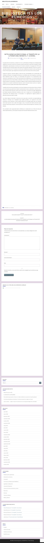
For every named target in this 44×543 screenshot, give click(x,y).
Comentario (6, 235)
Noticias (5, 493)
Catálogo (12, 4)
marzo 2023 (6, 430)
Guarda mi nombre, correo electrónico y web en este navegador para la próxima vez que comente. (21, 271)
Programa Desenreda (6, 7)
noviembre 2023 (7, 423)
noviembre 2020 (7, 462)
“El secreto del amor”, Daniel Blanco (16, 517)
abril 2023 (6, 427)
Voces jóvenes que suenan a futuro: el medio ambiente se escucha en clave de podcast (20, 397)
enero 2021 (6, 457)
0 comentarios (32, 58)
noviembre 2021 (7, 441)
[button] (4, 201)
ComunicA (6, 479)
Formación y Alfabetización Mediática (11, 481)
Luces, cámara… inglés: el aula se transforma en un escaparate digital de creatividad (20, 401)
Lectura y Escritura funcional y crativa (11, 488)
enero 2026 (6, 414)
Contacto (18, 7)
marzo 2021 (6, 453)
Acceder (5, 527)
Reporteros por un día (8, 392)
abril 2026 (6, 411)
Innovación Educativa (8, 486)
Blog (7, 4)
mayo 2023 (6, 425)
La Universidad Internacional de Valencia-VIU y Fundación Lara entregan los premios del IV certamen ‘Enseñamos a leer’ (22, 219)
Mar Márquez (25, 58)
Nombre (6, 252)
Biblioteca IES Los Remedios (9, 1)
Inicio (3, 4)
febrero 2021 (6, 455)
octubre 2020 (6, 464)
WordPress (25, 540)
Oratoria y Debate (7, 495)
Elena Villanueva (7, 507)
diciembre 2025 (7, 416)
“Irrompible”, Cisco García (16, 507)
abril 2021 (6, 450)
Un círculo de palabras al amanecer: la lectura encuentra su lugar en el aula (18, 399)
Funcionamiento (19, 4)
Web (5, 263)
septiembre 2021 (7, 443)
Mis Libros (6, 490)
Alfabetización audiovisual (9, 474)
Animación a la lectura (9, 207)
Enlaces (13, 7)
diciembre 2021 (7, 439)
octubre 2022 (6, 437)
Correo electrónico (8, 257)
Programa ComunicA (28, 4)
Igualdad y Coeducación (8, 483)
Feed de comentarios (8, 531)
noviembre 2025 (7, 418)
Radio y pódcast (7, 497)
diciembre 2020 (7, 459)
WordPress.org (6, 534)
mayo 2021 (6, 448)
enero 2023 (6, 432)
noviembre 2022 (7, 434)
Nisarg (32, 540)
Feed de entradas (7, 529)
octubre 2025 (6, 421)
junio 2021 (6, 446)
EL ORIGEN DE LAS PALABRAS (9, 394)
